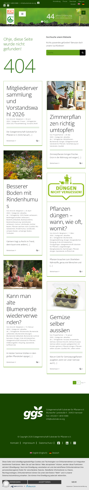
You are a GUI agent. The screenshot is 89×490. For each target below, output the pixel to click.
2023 (22, 215)
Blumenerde (54, 142)
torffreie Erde (69, 251)
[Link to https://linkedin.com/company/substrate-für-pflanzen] (4, 5)
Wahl (36, 123)
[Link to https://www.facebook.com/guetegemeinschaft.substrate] (38, 3)
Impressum (69, 486)
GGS (12, 123)
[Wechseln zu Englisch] (79, 4)
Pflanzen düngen (69, 346)
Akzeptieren (44, 482)
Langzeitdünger (64, 247)
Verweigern (15, 482)
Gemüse (53, 342)
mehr (74, 482)
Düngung (53, 242)
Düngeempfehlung (56, 240)
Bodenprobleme (26, 220)
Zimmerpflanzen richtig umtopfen (65, 123)
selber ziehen (75, 348)
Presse (22, 121)
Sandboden (31, 229)
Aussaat (66, 339)
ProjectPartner (58, 135)
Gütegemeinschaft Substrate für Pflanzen (64, 143)
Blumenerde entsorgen (23, 334)
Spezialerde (60, 251)
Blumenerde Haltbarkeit (14, 336)
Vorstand (30, 123)
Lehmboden (25, 224)
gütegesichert (72, 344)
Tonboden (10, 233)
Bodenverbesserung (13, 222)
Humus (17, 224)
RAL (68, 348)
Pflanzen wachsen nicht (20, 226)
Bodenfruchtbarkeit (13, 220)
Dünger (61, 142)
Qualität (61, 146)
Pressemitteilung (20, 123)
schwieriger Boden (25, 231)
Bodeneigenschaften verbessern (17, 217)
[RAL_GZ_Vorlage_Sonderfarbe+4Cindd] (10, 9)
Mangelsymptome (56, 249)
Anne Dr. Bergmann (17, 119)
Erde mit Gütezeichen (64, 242)
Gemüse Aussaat (75, 342)
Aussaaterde (74, 339)
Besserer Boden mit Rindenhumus (22, 196)
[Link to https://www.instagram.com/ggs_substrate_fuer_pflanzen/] (8, 5)
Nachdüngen (67, 249)
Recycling (22, 343)
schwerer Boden (12, 231)
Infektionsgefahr (12, 343)
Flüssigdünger (55, 244)
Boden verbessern (30, 215)
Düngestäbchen (75, 240)
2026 (8, 123)
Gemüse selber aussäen (60, 323)
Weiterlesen (10, 141)
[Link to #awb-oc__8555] (83, 13)
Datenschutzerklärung (80, 486)
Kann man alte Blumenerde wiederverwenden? (21, 309)
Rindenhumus (21, 229)
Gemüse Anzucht (62, 342)
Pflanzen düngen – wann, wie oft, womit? (66, 218)
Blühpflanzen (68, 139)
